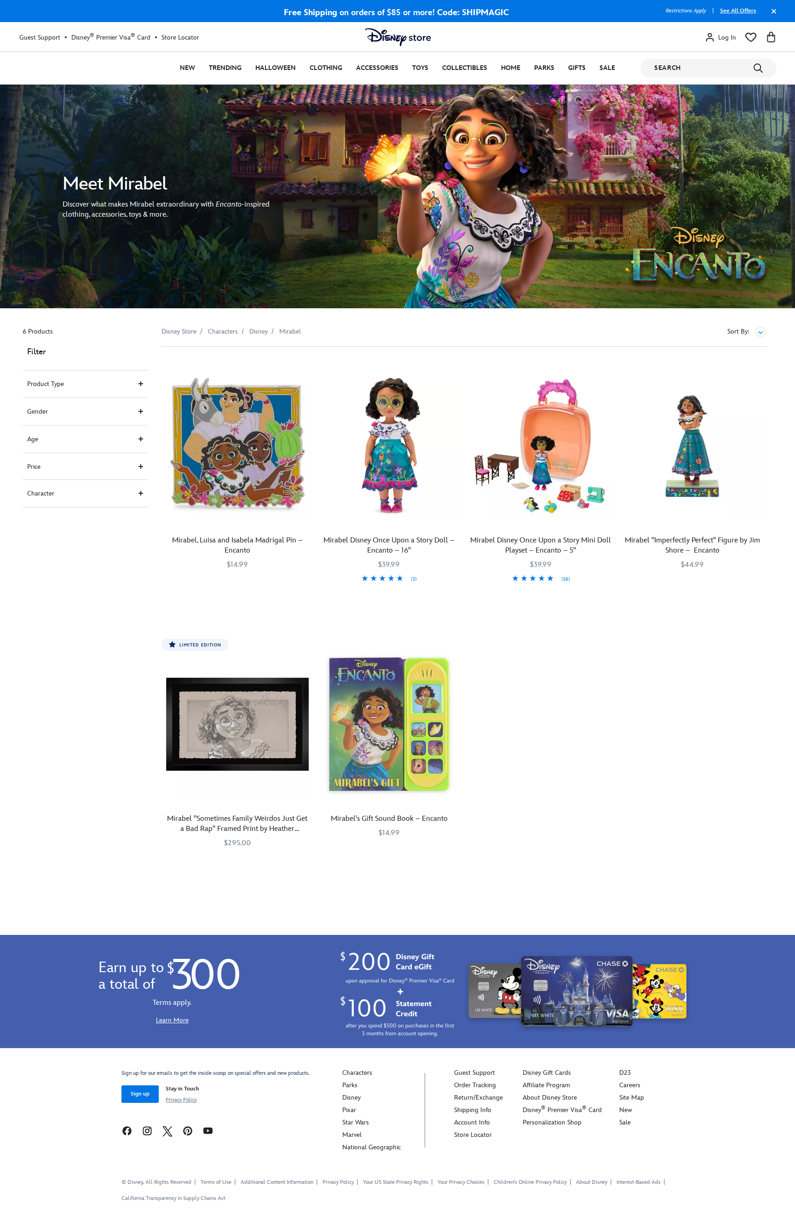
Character (40, 493)
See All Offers (738, 10)
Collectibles (464, 68)
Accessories (377, 68)
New (187, 68)
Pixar (349, 1110)
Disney (351, 1097)
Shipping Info (472, 1110)
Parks (544, 68)
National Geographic (371, 1147)
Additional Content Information (277, 1182)
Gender (37, 411)
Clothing (326, 68)
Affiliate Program (546, 1085)
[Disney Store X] (167, 1130)
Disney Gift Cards (547, 1073)
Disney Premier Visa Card (110, 37)
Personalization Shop (552, 1122)
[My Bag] (771, 37)
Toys (420, 68)
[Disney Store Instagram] (147, 1130)
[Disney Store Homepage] (398, 37)
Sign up (140, 1093)
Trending (225, 68)
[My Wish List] (750, 37)
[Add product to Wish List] (303, 366)
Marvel (352, 1135)
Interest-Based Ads (638, 1182)
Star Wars (355, 1122)
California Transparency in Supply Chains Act (173, 1198)
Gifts (577, 68)
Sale (607, 68)
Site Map (631, 1097)
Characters (357, 1073)
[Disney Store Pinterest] (187, 1130)
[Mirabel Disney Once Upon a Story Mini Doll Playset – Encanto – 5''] (541, 446)
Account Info (472, 1122)
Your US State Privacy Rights (395, 1182)
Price (33, 467)
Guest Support (39, 37)
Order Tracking (475, 1085)
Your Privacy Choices (461, 1182)
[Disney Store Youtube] (207, 1130)
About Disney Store (550, 1097)
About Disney (591, 1182)
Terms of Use (216, 1182)
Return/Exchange (478, 1097)
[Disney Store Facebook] (126, 1130)
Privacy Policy (181, 1099)
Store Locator (180, 37)
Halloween (275, 68)
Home (510, 68)
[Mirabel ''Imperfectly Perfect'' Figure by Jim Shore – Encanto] (692, 446)
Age (32, 439)
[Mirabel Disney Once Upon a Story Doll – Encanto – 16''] (389, 446)
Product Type (45, 384)
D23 (625, 1073)
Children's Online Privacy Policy (530, 1182)
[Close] (771, 16)
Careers (629, 1085)
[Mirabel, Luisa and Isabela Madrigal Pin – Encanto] (237, 446)
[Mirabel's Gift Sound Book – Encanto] (389, 724)
